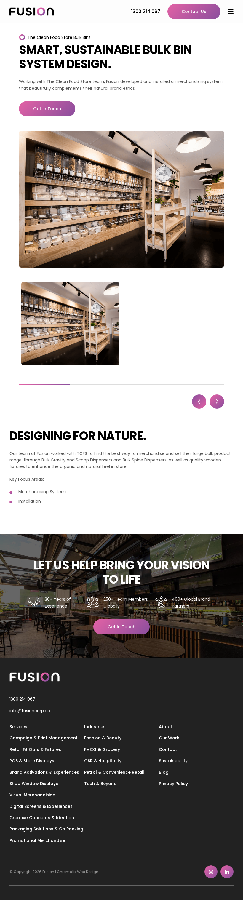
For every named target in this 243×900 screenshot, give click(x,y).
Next (217, 401)
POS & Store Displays (31, 761)
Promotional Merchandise (37, 840)
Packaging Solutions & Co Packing (46, 829)
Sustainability (173, 761)
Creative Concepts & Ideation (41, 818)
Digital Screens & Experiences (41, 806)
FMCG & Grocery (102, 749)
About (165, 727)
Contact (168, 749)
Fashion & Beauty (103, 738)
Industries (94, 727)
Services (18, 727)
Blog (164, 772)
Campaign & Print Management (43, 738)
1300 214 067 (22, 699)
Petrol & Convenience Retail (114, 772)
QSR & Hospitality (103, 761)
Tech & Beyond (100, 783)
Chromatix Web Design (77, 871)
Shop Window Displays (33, 783)
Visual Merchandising (32, 795)
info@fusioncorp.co (29, 711)
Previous (199, 401)
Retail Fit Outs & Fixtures (35, 749)
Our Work (169, 738)
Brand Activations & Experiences (44, 772)
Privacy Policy (173, 783)
